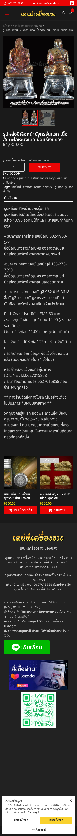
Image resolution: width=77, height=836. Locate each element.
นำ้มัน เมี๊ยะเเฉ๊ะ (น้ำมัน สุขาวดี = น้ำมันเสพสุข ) (18, 496)
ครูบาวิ (37, 187)
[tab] (38, 198)
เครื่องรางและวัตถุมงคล (28, 26)
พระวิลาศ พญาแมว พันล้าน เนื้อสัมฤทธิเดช (56, 496)
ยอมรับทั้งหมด (56, 820)
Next (70, 81)
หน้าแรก (7, 26)
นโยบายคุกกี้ (33, 812)
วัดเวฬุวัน (48, 187)
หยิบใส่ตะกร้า (45, 167)
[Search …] (64, 13)
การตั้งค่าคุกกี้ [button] (39, 829)
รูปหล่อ (59, 187)
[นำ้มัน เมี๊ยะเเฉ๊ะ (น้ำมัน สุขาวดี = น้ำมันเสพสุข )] (20, 472)
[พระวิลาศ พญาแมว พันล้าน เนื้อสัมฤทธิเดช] (56, 472)
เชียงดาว (27, 187)
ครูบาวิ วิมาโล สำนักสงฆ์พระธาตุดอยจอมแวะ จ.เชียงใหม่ (35, 180)
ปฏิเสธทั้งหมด (21, 820)
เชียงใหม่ (16, 187)
